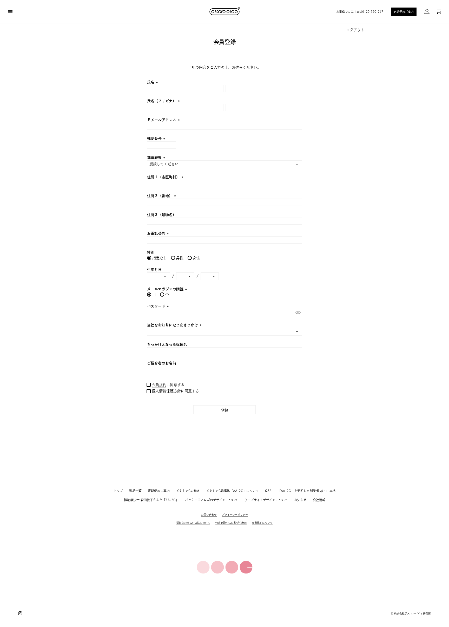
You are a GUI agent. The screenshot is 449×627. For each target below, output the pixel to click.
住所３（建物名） (161, 215)
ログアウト (355, 30)
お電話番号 (158, 233)
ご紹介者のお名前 (161, 363)
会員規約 (159, 385)
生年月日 (154, 269)
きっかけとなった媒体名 (167, 344)
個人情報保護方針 (166, 391)
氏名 (153, 82)
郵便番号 (157, 138)
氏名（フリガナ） (164, 101)
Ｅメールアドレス (164, 120)
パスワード (158, 306)
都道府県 (157, 157)
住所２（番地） (162, 196)
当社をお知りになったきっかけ (175, 325)
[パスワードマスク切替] (298, 312)
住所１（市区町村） (166, 177)
